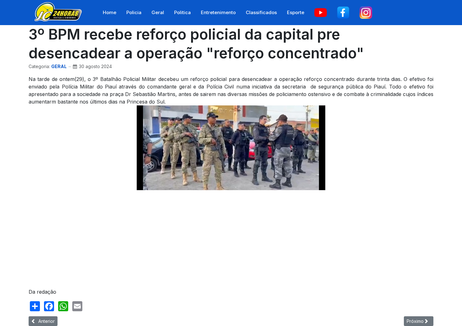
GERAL (59, 66)
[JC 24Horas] (58, 11)
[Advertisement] (217, 239)
